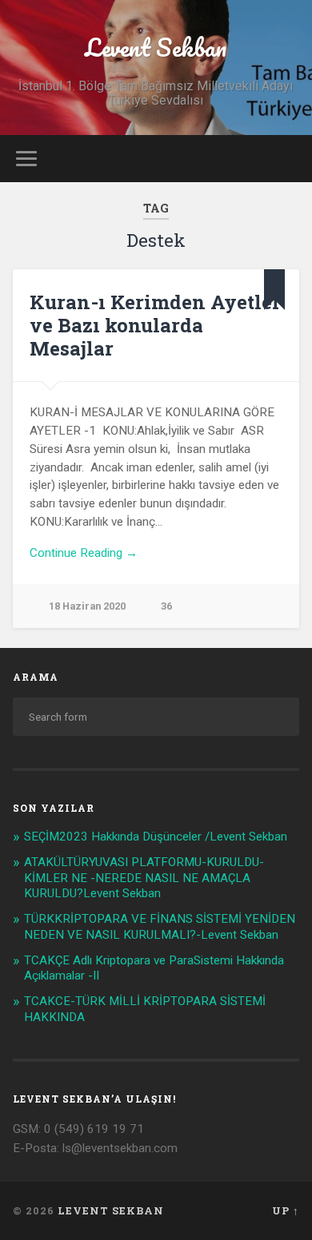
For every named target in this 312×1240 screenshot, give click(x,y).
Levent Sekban (155, 47)
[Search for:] (156, 717)
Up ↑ (285, 1210)
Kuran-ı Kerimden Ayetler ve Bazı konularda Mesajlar (155, 325)
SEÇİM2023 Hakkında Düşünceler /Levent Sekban (155, 836)
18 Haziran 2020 (87, 606)
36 (166, 606)
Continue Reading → (84, 553)
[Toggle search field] (287, 158)
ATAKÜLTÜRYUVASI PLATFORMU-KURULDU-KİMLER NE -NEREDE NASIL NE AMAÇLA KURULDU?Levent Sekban (144, 878)
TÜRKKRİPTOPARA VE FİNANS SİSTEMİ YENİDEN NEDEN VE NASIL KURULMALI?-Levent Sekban (159, 927)
